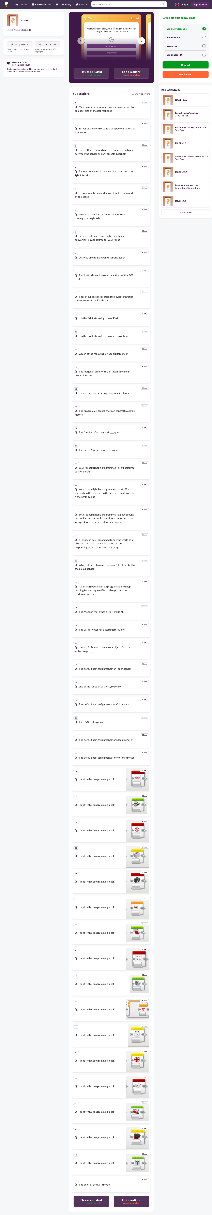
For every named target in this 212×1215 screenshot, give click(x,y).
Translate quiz (49, 44)
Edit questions (21, 44)
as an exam (172, 46)
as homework (173, 37)
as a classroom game (177, 29)
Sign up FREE (200, 4)
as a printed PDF (175, 55)
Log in (185, 4)
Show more (185, 212)
